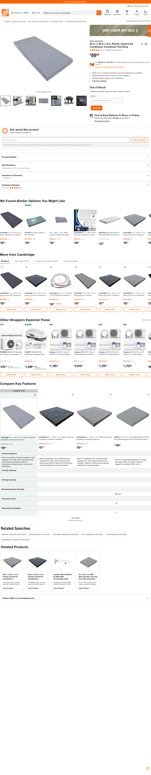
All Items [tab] (5, 261)
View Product (8, 588)
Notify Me (97, 108)
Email (93, 96)
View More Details (99, 81)
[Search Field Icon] (99, 12)
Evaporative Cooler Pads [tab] (46, 261)
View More (75, 518)
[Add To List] (142, 44)
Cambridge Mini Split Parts (76, 21)
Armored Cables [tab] (71, 261)
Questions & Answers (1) (113, 50)
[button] (75, 157)
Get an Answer (139, 140)
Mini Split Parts (57, 21)
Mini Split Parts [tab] (22, 261)
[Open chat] (149, 31)
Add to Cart (11, 309)
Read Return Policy (102, 121)
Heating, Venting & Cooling (15, 21)
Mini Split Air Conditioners (38, 21)
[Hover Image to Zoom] (43, 58)
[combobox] (69, 12)
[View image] (5, 101)
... (1, 21)
